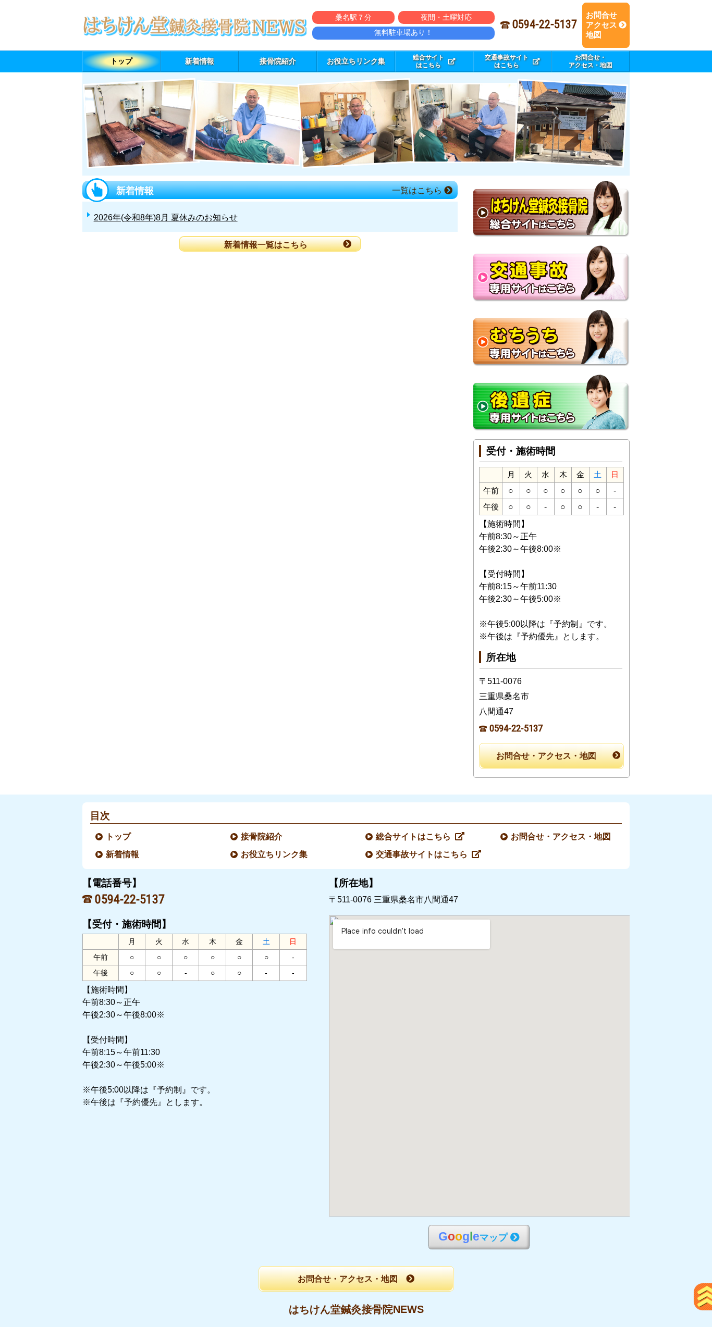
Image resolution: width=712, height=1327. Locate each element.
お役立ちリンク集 (275, 854)
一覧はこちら (418, 190)
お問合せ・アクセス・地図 (546, 755)
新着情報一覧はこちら (266, 244)
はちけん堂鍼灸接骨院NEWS (356, 1309)
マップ (473, 1236)
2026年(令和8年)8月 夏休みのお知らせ (166, 217)
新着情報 (123, 854)
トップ (121, 61)
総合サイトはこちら (414, 836)
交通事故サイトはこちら (422, 854)
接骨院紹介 (262, 836)
